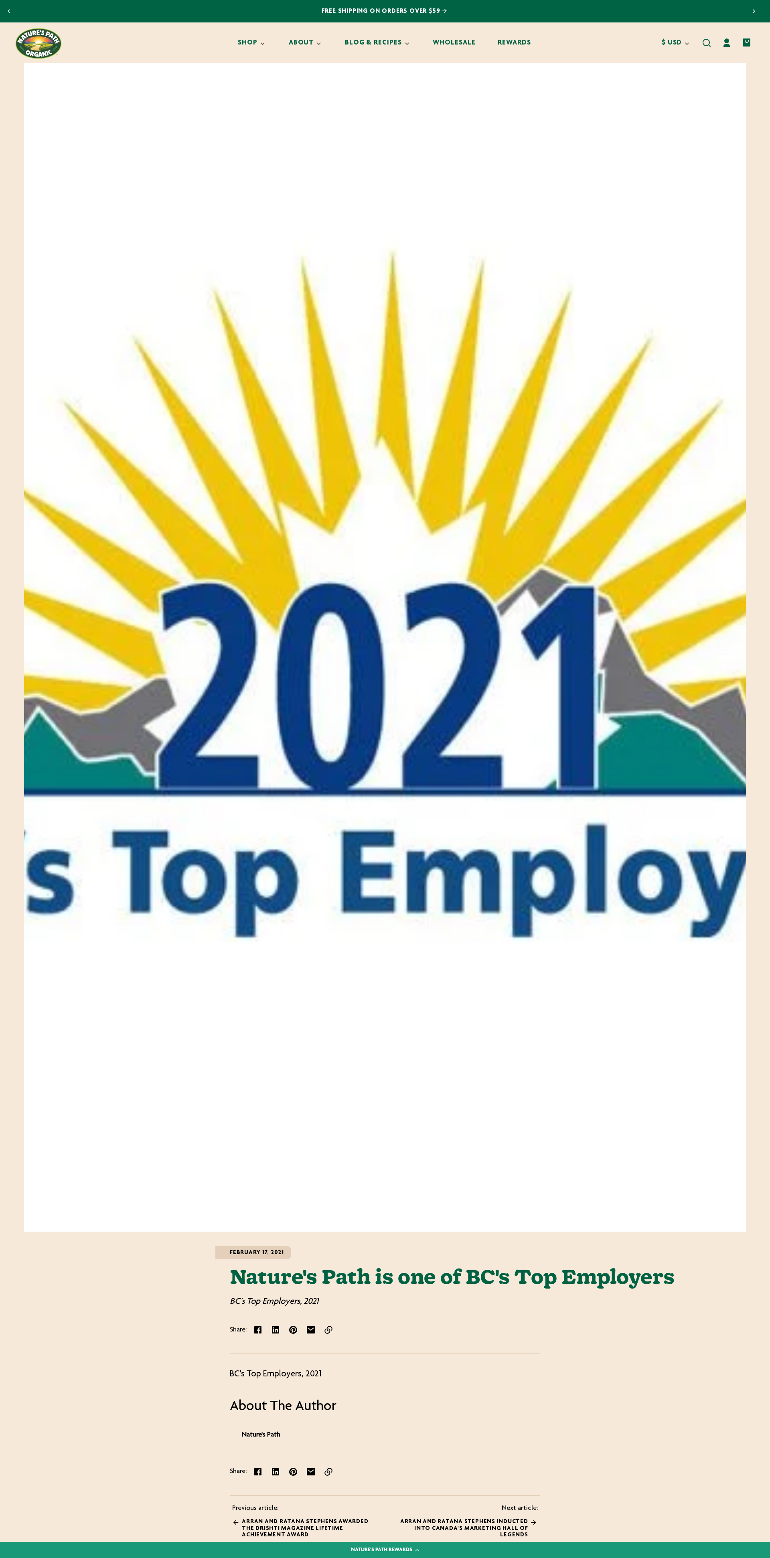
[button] (706, 43)
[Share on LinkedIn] (275, 1330)
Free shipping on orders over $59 (382, 11)
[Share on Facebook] (258, 1330)
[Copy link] (328, 1330)
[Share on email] (311, 1330)
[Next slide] (754, 11)
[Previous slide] (9, 11)
